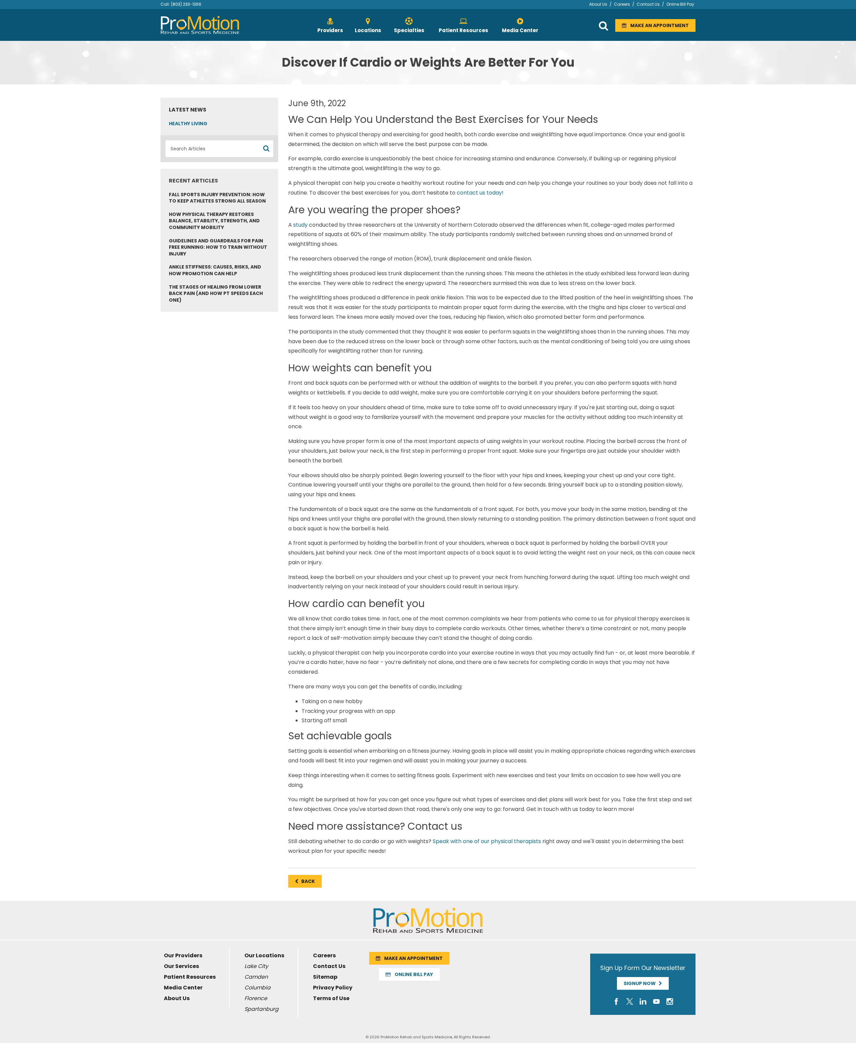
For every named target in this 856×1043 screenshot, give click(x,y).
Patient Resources (190, 977)
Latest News (187, 110)
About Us (598, 4)
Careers (622, 4)
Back (306, 881)
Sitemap (325, 977)
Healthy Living (188, 123)
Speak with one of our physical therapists (487, 841)
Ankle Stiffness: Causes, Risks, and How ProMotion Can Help (215, 270)
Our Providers (183, 955)
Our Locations (264, 955)
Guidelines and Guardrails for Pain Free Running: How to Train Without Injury (218, 247)
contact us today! (480, 193)
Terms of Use (331, 998)
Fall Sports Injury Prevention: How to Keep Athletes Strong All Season (217, 198)
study (300, 225)
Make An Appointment (657, 25)
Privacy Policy (332, 987)
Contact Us (648, 4)
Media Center (183, 987)
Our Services (181, 966)
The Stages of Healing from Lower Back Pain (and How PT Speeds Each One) (216, 293)
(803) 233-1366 (186, 4)
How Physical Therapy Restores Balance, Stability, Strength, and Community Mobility (214, 221)
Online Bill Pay (680, 4)
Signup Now (641, 983)
